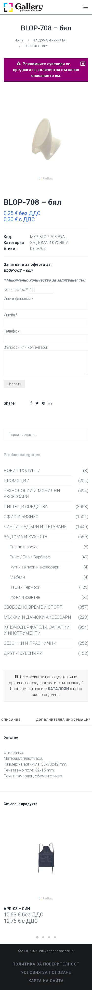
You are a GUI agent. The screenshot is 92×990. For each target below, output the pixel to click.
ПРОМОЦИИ (16, 480)
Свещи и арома (24, 546)
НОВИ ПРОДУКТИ (22, 470)
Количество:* (16, 289)
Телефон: (12, 331)
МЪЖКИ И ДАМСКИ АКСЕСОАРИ (37, 617)
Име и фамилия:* (18, 298)
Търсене (83, 434)
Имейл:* (10, 315)
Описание (10, 719)
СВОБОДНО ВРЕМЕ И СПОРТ (33, 607)
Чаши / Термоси (25, 587)
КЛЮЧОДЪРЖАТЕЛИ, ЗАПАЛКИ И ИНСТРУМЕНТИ (37, 630)
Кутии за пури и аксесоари (34, 567)
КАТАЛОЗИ (58, 688)
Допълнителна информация (63, 719)
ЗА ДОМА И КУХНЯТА (49, 40)
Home (19, 40)
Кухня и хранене (25, 597)
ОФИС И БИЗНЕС (21, 516)
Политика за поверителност (46, 964)
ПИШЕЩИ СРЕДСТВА (26, 506)
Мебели (17, 577)
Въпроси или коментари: (26, 347)
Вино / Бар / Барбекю (30, 556)
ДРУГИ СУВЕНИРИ (23, 653)
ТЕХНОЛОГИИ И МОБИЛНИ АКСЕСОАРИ (32, 493)
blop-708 (38, 248)
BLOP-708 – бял (46, 28)
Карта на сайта (46, 980)
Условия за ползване (46, 972)
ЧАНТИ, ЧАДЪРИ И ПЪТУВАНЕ (35, 526)
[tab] (10, 722)
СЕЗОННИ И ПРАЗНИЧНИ (30, 643)
